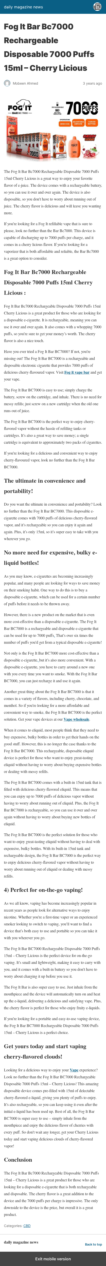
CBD (27, 1226)
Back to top (93, 1244)
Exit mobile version (53, 1258)
